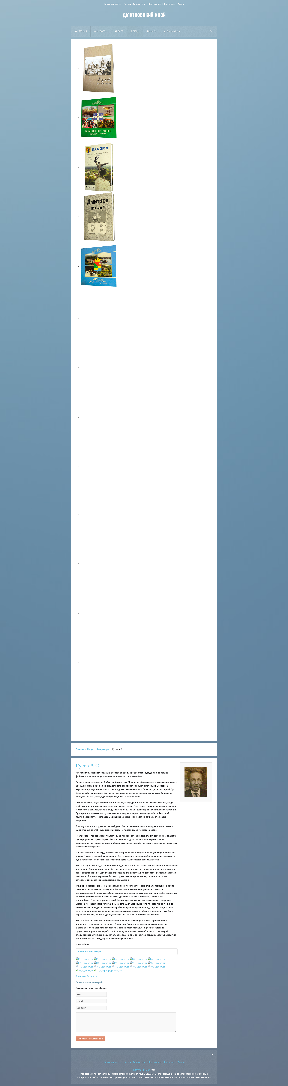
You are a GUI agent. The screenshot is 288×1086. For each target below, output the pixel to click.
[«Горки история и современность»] (99, 710)
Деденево (81, 976)
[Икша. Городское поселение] (99, 266)
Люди (135, 31)
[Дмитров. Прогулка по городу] (99, 367)
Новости (101, 31)
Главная (82, 31)
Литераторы (102, 749)
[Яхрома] (99, 167)
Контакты (169, 4)
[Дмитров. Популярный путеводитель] (99, 318)
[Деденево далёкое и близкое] (99, 68)
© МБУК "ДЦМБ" (141, 1070)
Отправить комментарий (90, 1038)
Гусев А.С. (88, 766)
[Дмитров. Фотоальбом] (99, 662)
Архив (181, 4)
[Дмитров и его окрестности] (99, 467)
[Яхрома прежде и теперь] (99, 563)
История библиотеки (134, 4)
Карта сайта (154, 4)
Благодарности (112, 4)
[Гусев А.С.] (84, 959)
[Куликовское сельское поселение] (99, 117)
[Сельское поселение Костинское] (99, 417)
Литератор (92, 976)
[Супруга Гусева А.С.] (108, 970)
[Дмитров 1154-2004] (99, 216)
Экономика (173, 31)
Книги (152, 31)
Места (119, 31)
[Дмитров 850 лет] (99, 613)
